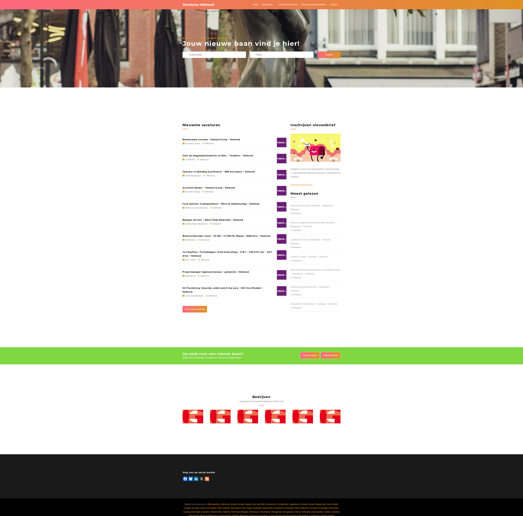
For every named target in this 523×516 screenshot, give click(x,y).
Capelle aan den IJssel (194, 508)
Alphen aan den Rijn (255, 504)
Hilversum (254, 512)
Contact (334, 5)
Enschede (322, 508)
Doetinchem (267, 508)
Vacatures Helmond (198, 5)
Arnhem (304, 504)
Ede (296, 508)
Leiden (327, 512)
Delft (220, 508)
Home (255, 5)
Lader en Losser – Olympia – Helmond (309, 256)
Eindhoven (304, 508)
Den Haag (247, 508)
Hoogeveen (276, 512)
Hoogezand (288, 512)
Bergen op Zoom (324, 504)
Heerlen (226, 512)
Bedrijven (267, 5)
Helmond (235, 512)
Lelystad (335, 512)
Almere (241, 504)
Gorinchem (333, 508)
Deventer (257, 508)
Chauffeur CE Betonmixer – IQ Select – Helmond (314, 304)
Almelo (233, 504)
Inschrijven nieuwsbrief (313, 5)
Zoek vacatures (309, 355)
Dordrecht (279, 508)
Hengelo (244, 512)
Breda (335, 504)
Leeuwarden (317, 512)
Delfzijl (226, 508)
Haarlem (205, 512)
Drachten (289, 508)
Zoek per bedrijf (330, 355)
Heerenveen (216, 512)
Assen (312, 504)
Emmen (313, 508)
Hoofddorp (265, 512)
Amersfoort (271, 504)
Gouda (186, 512)
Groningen (195, 512)
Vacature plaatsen (287, 5)
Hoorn (298, 512)
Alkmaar (225, 504)
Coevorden (211, 508)
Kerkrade (306, 512)
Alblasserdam (214, 504)
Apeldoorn (294, 504)
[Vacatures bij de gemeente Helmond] (193, 416)
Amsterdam (283, 504)
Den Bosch (236, 508)
